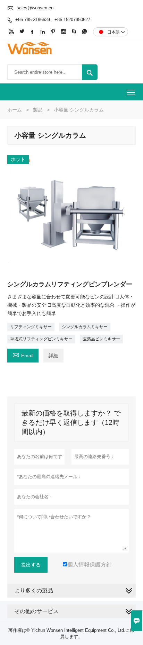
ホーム (14, 110)
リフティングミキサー (31, 326)
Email (22, 354)
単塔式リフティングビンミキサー (41, 339)
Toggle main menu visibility (131, 92)
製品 (38, 110)
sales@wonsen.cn (35, 7)
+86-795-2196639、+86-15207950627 (52, 19)
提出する (31, 564)
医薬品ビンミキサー (101, 339)
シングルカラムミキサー (85, 326)
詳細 (53, 355)
